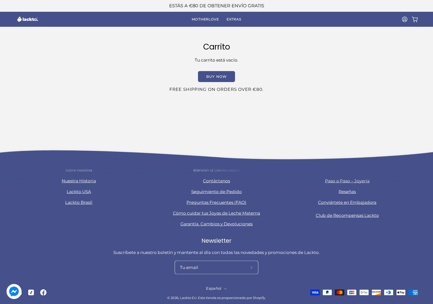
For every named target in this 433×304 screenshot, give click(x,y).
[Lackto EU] (27, 19)
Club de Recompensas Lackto (347, 215)
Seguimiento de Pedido (216, 191)
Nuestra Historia (79, 180)
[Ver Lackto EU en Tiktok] (30, 292)
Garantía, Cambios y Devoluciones (216, 223)
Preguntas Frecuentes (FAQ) (216, 202)
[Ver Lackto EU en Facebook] (42, 292)
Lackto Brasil (78, 202)
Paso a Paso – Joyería (347, 180)
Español (213, 288)
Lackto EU (188, 298)
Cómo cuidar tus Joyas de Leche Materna (216, 213)
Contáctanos (216, 180)
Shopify (259, 298)
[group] (216, 6)
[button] (205, 19)
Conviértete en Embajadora (347, 202)
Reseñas (347, 191)
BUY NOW (216, 76)
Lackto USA (79, 191)
